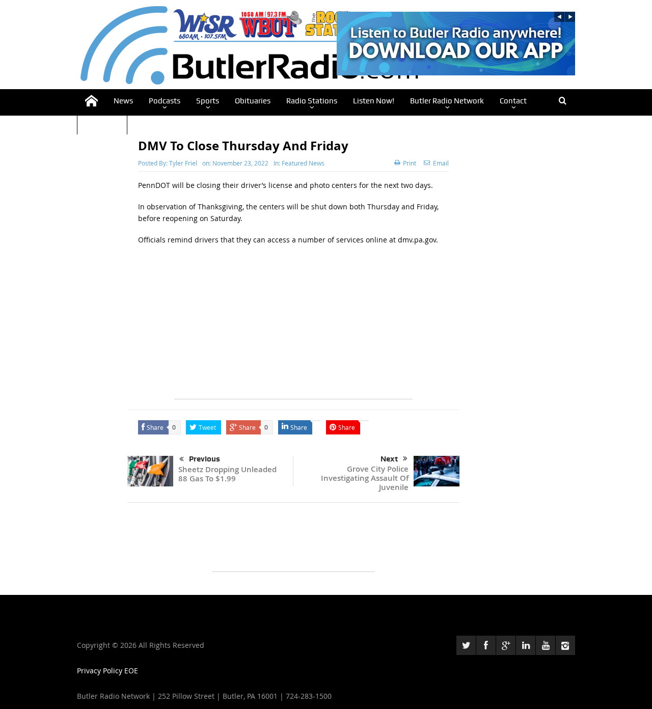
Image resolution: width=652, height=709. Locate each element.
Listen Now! (373, 100)
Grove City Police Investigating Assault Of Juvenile (365, 478)
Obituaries (252, 100)
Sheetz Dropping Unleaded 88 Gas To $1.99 (227, 474)
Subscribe (102, 123)
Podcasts (164, 100)
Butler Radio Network (447, 100)
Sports (207, 100)
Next (389, 458)
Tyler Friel (183, 163)
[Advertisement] (293, 327)
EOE (131, 670)
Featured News (303, 163)
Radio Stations (311, 100)
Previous (204, 458)
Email (441, 163)
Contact (513, 100)
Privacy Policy (100, 670)
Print (409, 163)
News (123, 100)
